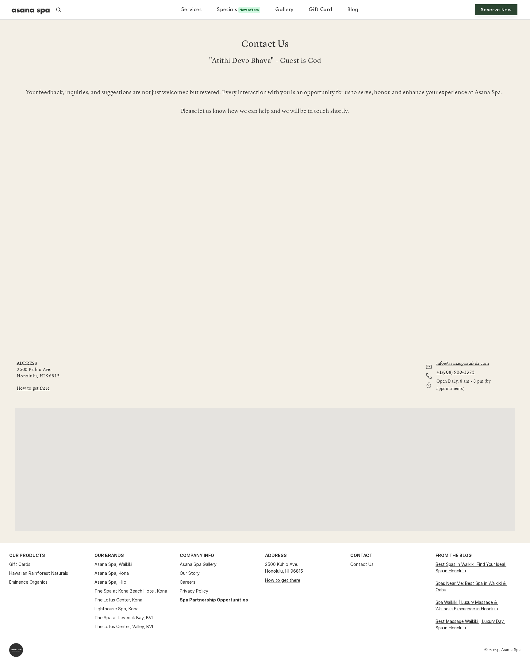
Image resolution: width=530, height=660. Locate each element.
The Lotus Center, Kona (118, 599)
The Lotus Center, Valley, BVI (123, 626)
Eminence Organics (28, 582)
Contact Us (362, 564)
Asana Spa (105, 564)
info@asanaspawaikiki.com (462, 363)
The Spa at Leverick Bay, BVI (123, 617)
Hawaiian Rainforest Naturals (38, 573)
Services (191, 9)
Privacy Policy (194, 590)
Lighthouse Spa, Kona (116, 608)
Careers (187, 582)
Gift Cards (19, 564)
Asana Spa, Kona (111, 573)
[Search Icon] (58, 10)
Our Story (190, 573)
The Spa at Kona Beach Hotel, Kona (130, 590)
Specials (227, 9)
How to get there (282, 580)
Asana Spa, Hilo (110, 582)
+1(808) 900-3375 (455, 372)
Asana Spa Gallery (198, 564)
